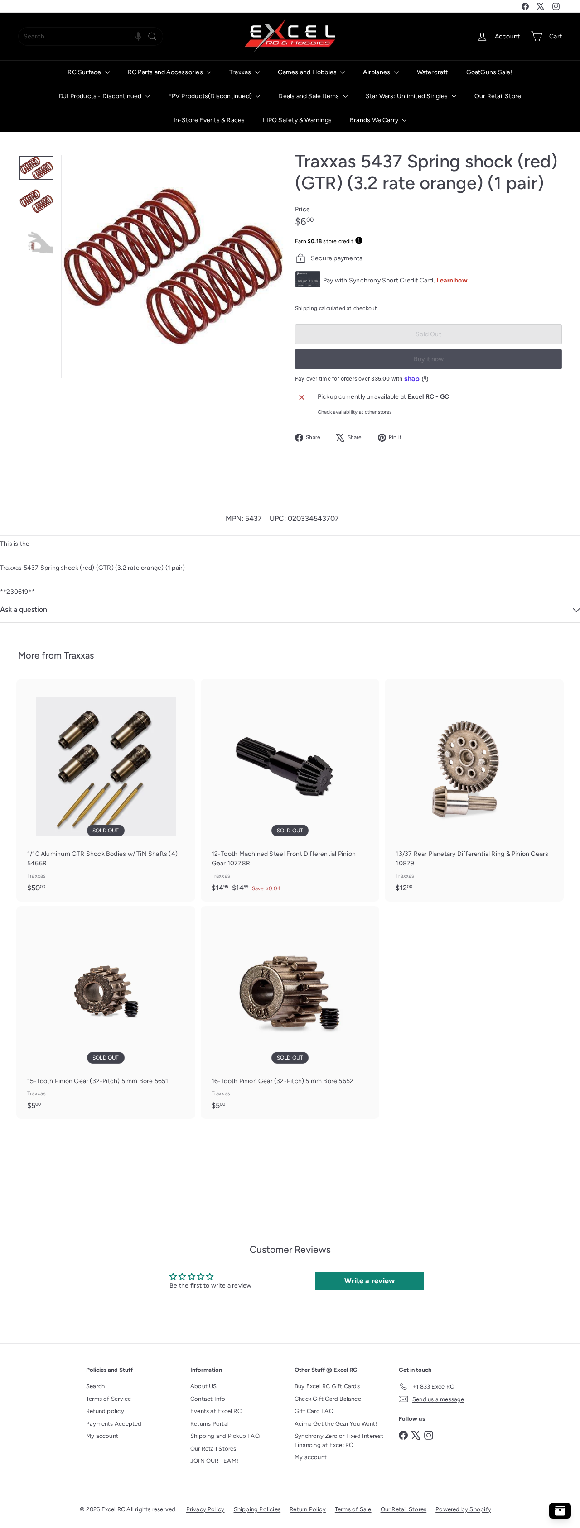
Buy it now (429, 359)
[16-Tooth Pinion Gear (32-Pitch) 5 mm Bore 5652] (290, 1012)
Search (95, 1386)
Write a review (369, 1280)
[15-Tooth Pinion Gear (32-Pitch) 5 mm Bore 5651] (105, 1012)
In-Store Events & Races (209, 120)
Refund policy (105, 1411)
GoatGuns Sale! (489, 72)
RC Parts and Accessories (166, 72)
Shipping (306, 308)
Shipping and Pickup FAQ (225, 1435)
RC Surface (85, 72)
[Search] (152, 36)
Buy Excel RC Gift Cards (327, 1386)
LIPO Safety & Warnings (297, 120)
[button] (138, 36)
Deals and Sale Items (309, 96)
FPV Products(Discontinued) (211, 96)
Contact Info (208, 1398)
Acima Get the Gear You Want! (336, 1423)
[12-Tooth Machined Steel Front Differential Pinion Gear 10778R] (290, 790)
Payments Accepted (114, 1423)
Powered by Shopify (463, 1509)
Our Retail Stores (213, 1448)
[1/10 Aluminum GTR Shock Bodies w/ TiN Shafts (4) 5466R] (105, 790)
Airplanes (377, 72)
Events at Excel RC (216, 1411)
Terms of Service (108, 1398)
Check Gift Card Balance (328, 1398)
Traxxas (241, 72)
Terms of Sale (353, 1509)
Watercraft (432, 72)
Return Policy (308, 1509)
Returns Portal (209, 1423)
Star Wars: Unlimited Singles (408, 96)
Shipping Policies (257, 1509)
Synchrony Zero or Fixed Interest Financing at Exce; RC (339, 1440)
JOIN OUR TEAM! (214, 1460)
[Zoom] (173, 266)
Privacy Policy (205, 1509)
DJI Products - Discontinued (101, 96)
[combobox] (90, 36)
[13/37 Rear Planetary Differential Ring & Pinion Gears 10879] (474, 790)
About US (203, 1386)
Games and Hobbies (308, 72)
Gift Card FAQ (314, 1411)
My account (102, 1435)
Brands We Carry (375, 120)
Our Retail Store (497, 96)
